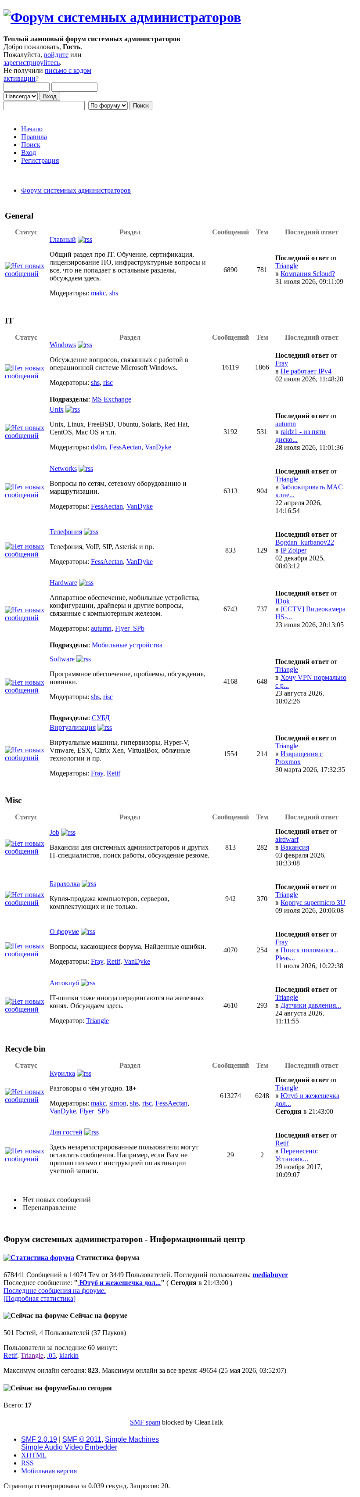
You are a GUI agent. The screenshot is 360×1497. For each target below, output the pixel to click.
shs (113, 293)
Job (54, 832)
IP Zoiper (293, 550)
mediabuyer (270, 1274)
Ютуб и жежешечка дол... (119, 1282)
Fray (281, 363)
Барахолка (65, 883)
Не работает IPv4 (306, 371)
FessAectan (125, 447)
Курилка (62, 1073)
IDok (282, 601)
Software (62, 659)
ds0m (98, 447)
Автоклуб (64, 983)
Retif (113, 773)
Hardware (63, 582)
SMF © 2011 (81, 1439)
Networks (63, 468)
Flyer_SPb (129, 628)
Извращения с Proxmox (299, 757)
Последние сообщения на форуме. (55, 1290)
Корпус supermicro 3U (313, 902)
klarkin (69, 1355)
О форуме (64, 931)
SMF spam (145, 1422)
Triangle (286, 265)
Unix (57, 409)
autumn (285, 423)
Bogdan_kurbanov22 (304, 542)
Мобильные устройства (127, 645)
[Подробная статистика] (40, 1298)
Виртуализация (73, 727)
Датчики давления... (311, 1005)
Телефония (66, 531)
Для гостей (66, 1132)
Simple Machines (132, 1439)
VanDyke (158, 447)
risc (108, 382)
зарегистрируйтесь (32, 62)
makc (98, 293)
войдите (56, 54)
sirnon (117, 1103)
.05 (51, 1355)
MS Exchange (111, 399)
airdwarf (287, 839)
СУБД (101, 718)
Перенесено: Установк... (296, 1155)
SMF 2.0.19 (39, 1439)
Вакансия (295, 847)
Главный (63, 239)
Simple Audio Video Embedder (69, 1447)
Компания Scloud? (308, 273)
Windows (63, 344)
